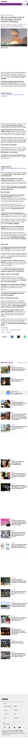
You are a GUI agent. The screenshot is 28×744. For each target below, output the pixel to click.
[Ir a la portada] (4, 2)
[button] (12, 337)
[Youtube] (19, 727)
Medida (19, 329)
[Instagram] (9, 727)
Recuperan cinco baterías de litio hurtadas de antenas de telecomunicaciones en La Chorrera (18, 534)
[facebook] (4, 727)
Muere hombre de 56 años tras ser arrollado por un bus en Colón (18, 593)
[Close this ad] (27, 736)
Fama (12, 378)
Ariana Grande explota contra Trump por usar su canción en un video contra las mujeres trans (18, 475)
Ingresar (24, 4)
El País (13, 366)
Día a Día (6, 714)
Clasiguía (16, 717)
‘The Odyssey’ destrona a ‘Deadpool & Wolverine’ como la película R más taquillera (19, 403)
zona (2, 329)
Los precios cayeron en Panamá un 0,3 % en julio (17, 642)
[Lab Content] (14, 700)
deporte (3, 332)
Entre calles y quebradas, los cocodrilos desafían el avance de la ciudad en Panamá (18, 655)
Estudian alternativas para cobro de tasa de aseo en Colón (13, 169)
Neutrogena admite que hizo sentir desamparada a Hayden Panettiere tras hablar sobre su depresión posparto (18, 522)
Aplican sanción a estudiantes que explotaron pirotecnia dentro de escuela (18, 619)
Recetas (16, 710)
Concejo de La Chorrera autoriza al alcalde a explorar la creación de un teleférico (18, 369)
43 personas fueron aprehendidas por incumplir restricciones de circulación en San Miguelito (18, 631)
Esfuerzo (9, 332)
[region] (14, 10)
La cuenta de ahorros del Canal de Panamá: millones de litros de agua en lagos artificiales (19, 605)
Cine (15, 714)
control (7, 329)
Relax (12, 400)
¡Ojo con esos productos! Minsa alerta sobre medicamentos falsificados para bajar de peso (19, 546)
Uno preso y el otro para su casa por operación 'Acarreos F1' (12, 95)
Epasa (15, 706)
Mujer (5, 717)
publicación (13, 329)
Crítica (5, 710)
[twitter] (14, 727)
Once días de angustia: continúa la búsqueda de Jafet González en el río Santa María (18, 581)
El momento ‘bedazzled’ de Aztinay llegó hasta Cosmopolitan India (17, 463)
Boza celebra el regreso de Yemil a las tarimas (17, 380)
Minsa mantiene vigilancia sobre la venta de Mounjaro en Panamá (19, 428)
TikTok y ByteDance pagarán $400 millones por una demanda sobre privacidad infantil (19, 487)
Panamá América (7, 706)
